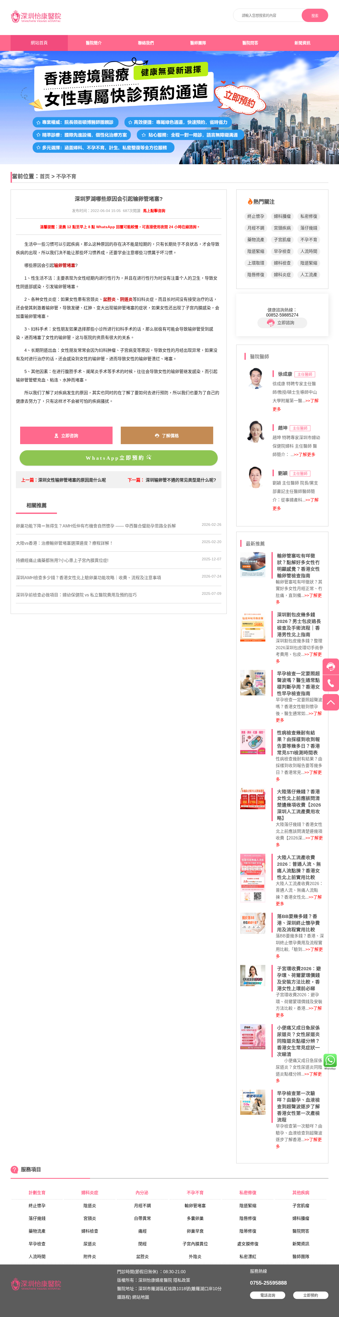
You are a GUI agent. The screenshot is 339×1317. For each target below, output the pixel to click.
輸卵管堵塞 (195, 1205)
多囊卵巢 (195, 1218)
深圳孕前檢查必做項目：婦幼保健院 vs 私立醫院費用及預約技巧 (76, 595)
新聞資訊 (302, 43)
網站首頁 (39, 43)
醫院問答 (250, 43)
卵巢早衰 (195, 1231)
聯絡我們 (146, 43)
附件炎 (89, 1256)
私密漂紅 (247, 1256)
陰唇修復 (255, 274)
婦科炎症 (282, 274)
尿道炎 (89, 1244)
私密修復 (308, 216)
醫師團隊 (198, 43)
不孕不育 (66, 176)
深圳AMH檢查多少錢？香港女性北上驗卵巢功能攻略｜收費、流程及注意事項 (88, 577)
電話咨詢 (267, 1295)
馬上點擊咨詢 (154, 211)
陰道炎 (89, 1205)
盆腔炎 (142, 1256)
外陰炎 (195, 1256)
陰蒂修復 (247, 1231)
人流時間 (308, 251)
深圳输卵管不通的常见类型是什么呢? (181, 480)
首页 (45, 176)
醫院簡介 (94, 43)
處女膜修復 (247, 1244)
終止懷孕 (255, 216)
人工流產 (308, 274)
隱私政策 (181, 1280)
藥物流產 (255, 239)
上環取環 (255, 263)
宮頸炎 (89, 1218)
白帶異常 (142, 1218)
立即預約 (310, 1295)
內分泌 (142, 1192)
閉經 (142, 1244)
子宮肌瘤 (282, 239)
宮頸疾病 (282, 228)
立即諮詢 (285, 322)
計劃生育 (37, 1192)
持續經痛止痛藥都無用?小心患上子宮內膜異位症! (62, 560)
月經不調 (255, 228)
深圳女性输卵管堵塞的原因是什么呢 (72, 480)
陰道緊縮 (255, 251)
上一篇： (29, 480)
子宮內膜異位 (195, 1244)
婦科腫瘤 (282, 216)
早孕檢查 (282, 251)
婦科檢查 (282, 263)
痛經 (142, 1231)
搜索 (314, 16)
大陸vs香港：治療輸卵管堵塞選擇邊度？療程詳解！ (64, 543)
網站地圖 (140, 1297)
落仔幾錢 (308, 228)
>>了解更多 (304, 454)
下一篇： (136, 480)
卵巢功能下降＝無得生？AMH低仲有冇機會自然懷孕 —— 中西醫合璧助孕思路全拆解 (96, 526)
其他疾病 (300, 1192)
